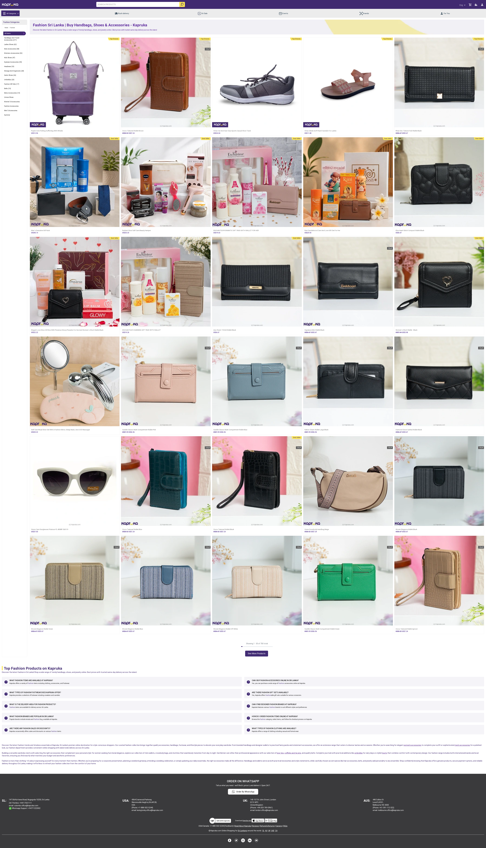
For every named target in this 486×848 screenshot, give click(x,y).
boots (384, 753)
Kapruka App (247, 821)
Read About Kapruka (243, 826)
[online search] (182, 4)
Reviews (255, 826)
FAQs (285, 826)
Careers (279, 826)
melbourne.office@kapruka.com (391, 810)
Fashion (30, 683)
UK (269, 831)
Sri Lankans (242, 831)
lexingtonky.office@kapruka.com (150, 810)
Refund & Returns (267, 826)
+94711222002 (34, 808)
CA (276, 831)
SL (263, 831)
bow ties (280, 753)
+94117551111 (25, 803)
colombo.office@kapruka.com (26, 806)
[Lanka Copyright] (209, 831)
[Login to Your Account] (482, 6)
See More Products (256, 653)
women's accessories (412, 745)
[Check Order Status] (476, 5)
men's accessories (462, 745)
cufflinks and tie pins (293, 753)
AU (266, 831)
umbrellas (359, 753)
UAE (272, 831)
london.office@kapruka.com (266, 810)
